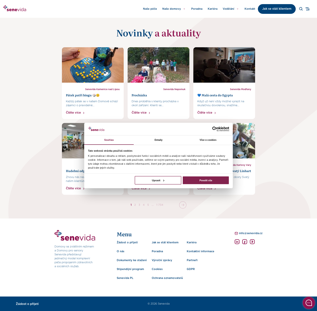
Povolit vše (205, 180)
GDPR (191, 269)
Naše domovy (171, 9)
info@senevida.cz (251, 233)
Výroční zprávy (162, 260)
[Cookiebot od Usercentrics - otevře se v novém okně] (214, 129)
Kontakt (250, 9)
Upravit (156, 180)
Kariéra (212, 9)
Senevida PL (125, 278)
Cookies (157, 269)
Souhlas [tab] (109, 139)
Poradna (196, 9)
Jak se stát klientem (276, 8)
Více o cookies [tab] (208, 139)
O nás (120, 251)
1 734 (159, 205)
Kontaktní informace (200, 251)
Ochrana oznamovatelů (167, 278)
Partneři (192, 260)
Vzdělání (228, 9)
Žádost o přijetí (127, 242)
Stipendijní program (130, 269)
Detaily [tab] (159, 139)
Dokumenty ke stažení (132, 260)
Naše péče (150, 9)
